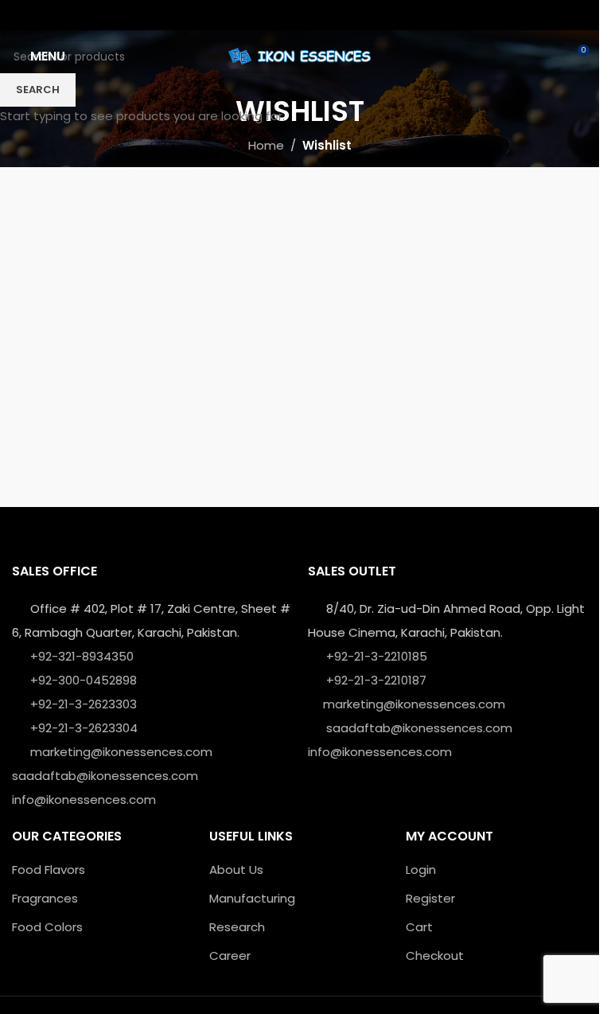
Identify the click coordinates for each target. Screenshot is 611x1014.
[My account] (547, 56)
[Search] (518, 56)
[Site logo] (299, 55)
